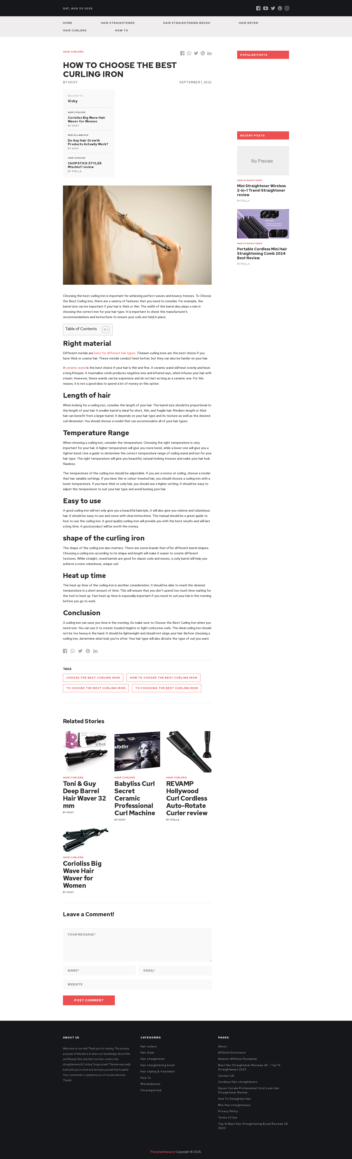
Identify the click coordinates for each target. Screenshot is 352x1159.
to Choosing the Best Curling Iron (166, 688)
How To (121, 30)
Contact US (226, 1076)
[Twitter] (273, 8)
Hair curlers (75, 30)
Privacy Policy (228, 1111)
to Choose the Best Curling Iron (95, 688)
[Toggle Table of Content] (103, 329)
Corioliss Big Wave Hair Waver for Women (86, 119)
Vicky (73, 82)
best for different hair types (114, 353)
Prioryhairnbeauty (162, 1152)
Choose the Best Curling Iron (93, 677)
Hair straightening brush (186, 23)
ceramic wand (76, 368)
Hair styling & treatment (158, 1071)
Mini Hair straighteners (234, 1105)
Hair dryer (248, 23)
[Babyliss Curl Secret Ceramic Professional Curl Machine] (137, 751)
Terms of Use (227, 1117)
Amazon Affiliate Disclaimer (237, 1059)
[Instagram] (287, 8)
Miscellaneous (78, 135)
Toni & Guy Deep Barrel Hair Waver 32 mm (84, 794)
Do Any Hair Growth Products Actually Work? (88, 142)
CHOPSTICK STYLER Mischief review (85, 165)
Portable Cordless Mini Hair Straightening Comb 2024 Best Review (262, 253)
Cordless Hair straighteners (238, 1082)
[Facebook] (258, 8)
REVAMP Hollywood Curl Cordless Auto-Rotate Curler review (186, 798)
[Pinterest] (280, 8)
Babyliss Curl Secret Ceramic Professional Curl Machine (134, 798)
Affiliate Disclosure (232, 1052)
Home (67, 23)
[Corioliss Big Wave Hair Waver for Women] (85, 840)
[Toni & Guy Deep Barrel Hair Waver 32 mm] (85, 751)
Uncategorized (151, 1090)
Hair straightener (118, 23)
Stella (76, 171)
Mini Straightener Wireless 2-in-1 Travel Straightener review (261, 190)
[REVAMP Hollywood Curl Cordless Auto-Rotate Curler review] (189, 751)
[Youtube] (265, 8)
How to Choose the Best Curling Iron (163, 677)
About (222, 1046)
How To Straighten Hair (234, 1099)
